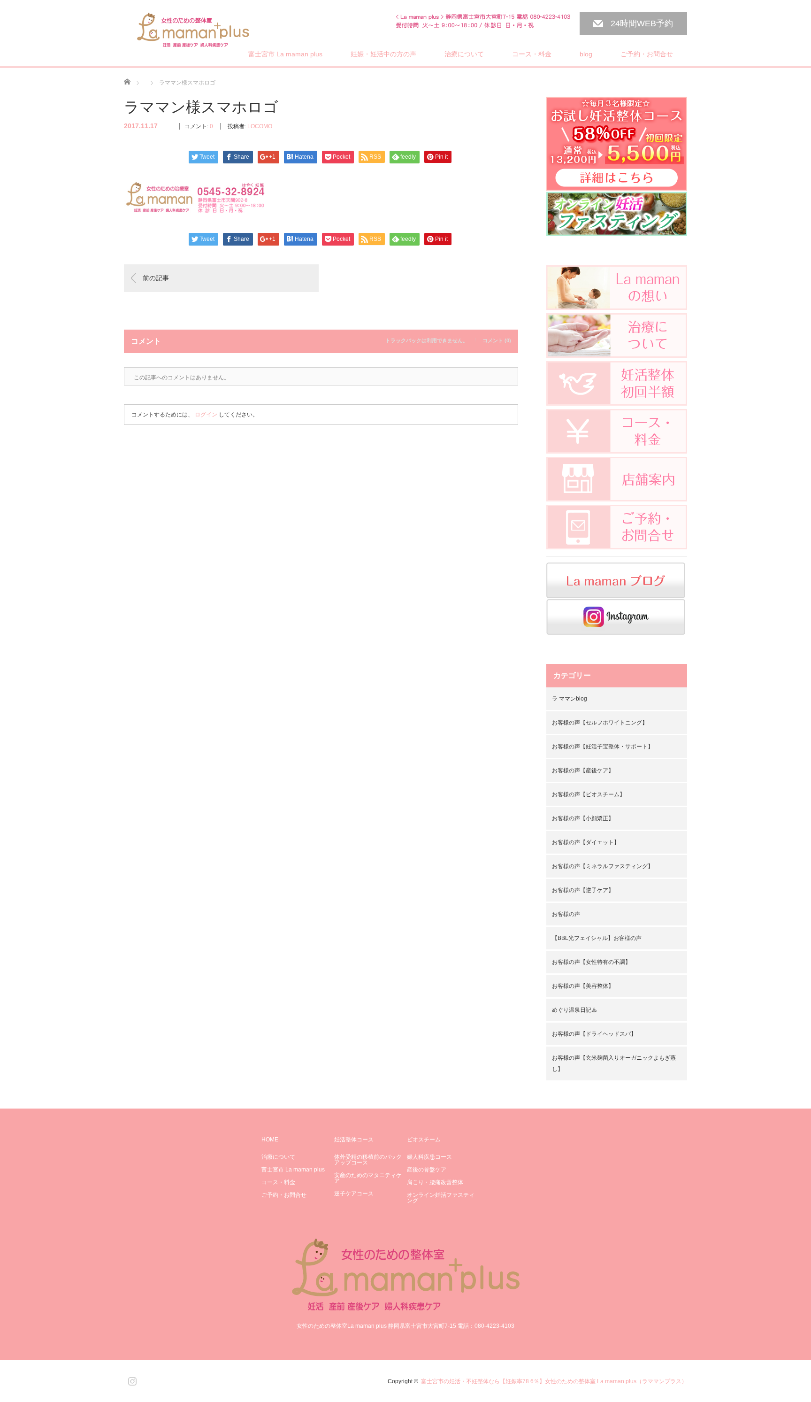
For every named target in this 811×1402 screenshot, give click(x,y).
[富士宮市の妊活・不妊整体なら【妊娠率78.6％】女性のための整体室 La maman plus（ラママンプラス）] (193, 31)
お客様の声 (566, 914)
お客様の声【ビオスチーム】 (588, 794)
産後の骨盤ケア (426, 1169)
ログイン (206, 414)
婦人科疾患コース (429, 1157)
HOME (269, 1139)
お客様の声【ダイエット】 (586, 842)
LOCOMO (259, 126)
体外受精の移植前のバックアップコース (368, 1159)
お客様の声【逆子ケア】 (583, 890)
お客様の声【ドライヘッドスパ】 (594, 1034)
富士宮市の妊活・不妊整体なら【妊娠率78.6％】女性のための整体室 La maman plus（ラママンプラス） (554, 1381)
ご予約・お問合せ (646, 54)
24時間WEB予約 (642, 23)
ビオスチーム (424, 1139)
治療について (464, 54)
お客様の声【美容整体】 (583, 986)
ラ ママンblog (569, 698)
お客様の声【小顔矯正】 (583, 818)
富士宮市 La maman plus (285, 54)
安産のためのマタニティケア (368, 1178)
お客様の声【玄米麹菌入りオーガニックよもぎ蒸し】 (614, 1063)
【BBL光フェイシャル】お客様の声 (597, 938)
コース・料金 (531, 54)
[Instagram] (131, 1379)
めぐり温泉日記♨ (574, 1010)
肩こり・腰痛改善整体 (435, 1182)
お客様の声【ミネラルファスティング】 (602, 866)
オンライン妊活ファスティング (440, 1197)
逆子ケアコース (354, 1193)
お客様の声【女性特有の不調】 (591, 962)
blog (586, 54)
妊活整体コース (354, 1139)
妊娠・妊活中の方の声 (383, 54)
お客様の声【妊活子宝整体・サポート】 (602, 746)
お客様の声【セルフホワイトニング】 (600, 722)
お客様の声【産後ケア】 (583, 770)
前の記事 (156, 278)
